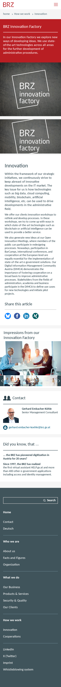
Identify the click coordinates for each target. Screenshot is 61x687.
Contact (8, 522)
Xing (35, 316)
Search (51, 500)
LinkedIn (26, 316)
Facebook (17, 316)
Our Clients (10, 607)
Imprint (8, 663)
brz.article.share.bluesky (8, 316)
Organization (11, 564)
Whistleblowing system (18, 669)
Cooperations (12, 636)
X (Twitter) (9, 656)
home (6, 14)
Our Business (11, 587)
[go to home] (8, 6)
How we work (22, 14)
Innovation (10, 630)
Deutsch (8, 528)
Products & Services (16, 594)
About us (9, 551)
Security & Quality (15, 600)
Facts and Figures (14, 558)
